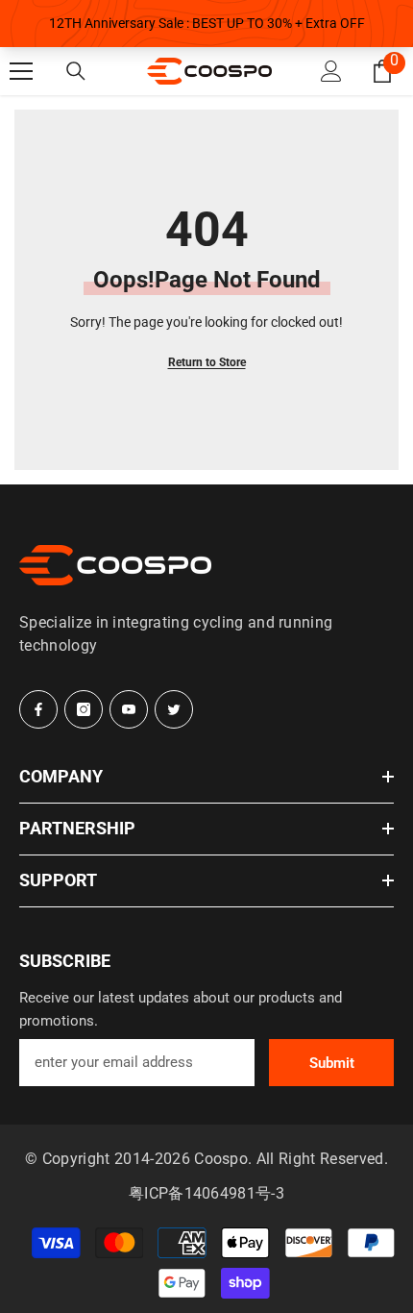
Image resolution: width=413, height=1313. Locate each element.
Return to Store (207, 362)
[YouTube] (128, 709)
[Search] (75, 71)
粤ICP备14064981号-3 (206, 1193)
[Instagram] (83, 709)
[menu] (21, 71)
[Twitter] (174, 709)
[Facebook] (38, 709)
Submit (331, 1063)
